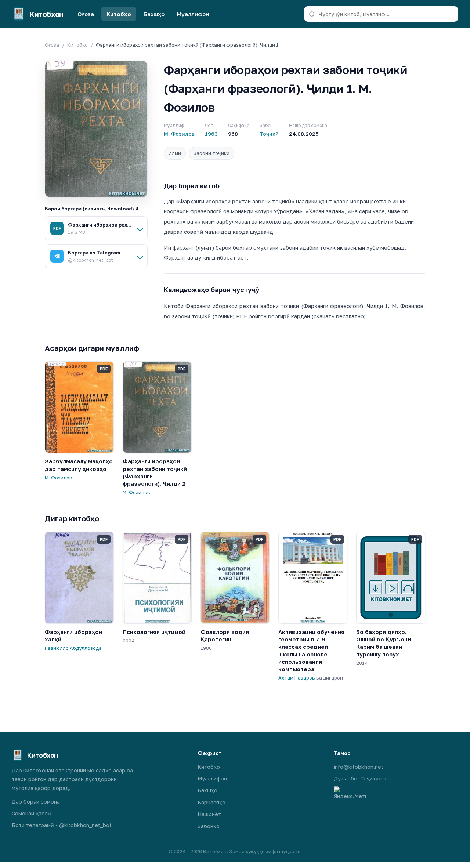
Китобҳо (118, 14)
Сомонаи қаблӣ (31, 813)
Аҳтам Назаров (296, 678)
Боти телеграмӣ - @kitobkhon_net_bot (62, 825)
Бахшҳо (154, 14)
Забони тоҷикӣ (211, 153)
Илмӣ (175, 153)
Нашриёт (209, 814)
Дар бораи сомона (36, 801)
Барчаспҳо (211, 802)
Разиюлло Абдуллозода (73, 648)
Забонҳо (209, 826)
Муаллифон (193, 14)
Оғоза (85, 14)
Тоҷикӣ (269, 134)
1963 (211, 134)
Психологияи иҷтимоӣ (154, 632)
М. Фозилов (179, 134)
